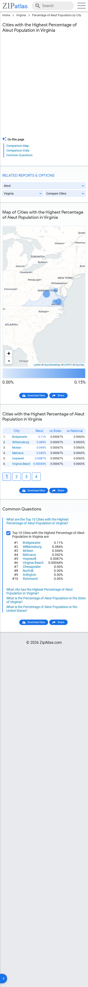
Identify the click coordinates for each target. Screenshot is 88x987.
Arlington (29, 575)
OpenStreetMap (52, 364)
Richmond (30, 579)
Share (60, 395)
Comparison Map (17, 145)
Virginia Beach (21, 464)
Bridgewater (19, 436)
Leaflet (37, 364)
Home (6, 15)
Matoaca (17, 453)
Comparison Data (17, 150)
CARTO (68, 364)
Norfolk (28, 571)
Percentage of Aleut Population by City (56, 15)
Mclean (16, 447)
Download (76, 222)
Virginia (21, 15)
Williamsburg (20, 442)
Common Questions (19, 155)
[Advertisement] (44, 88)
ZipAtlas (80, 364)
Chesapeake (32, 567)
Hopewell (18, 458)
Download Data (36, 395)
